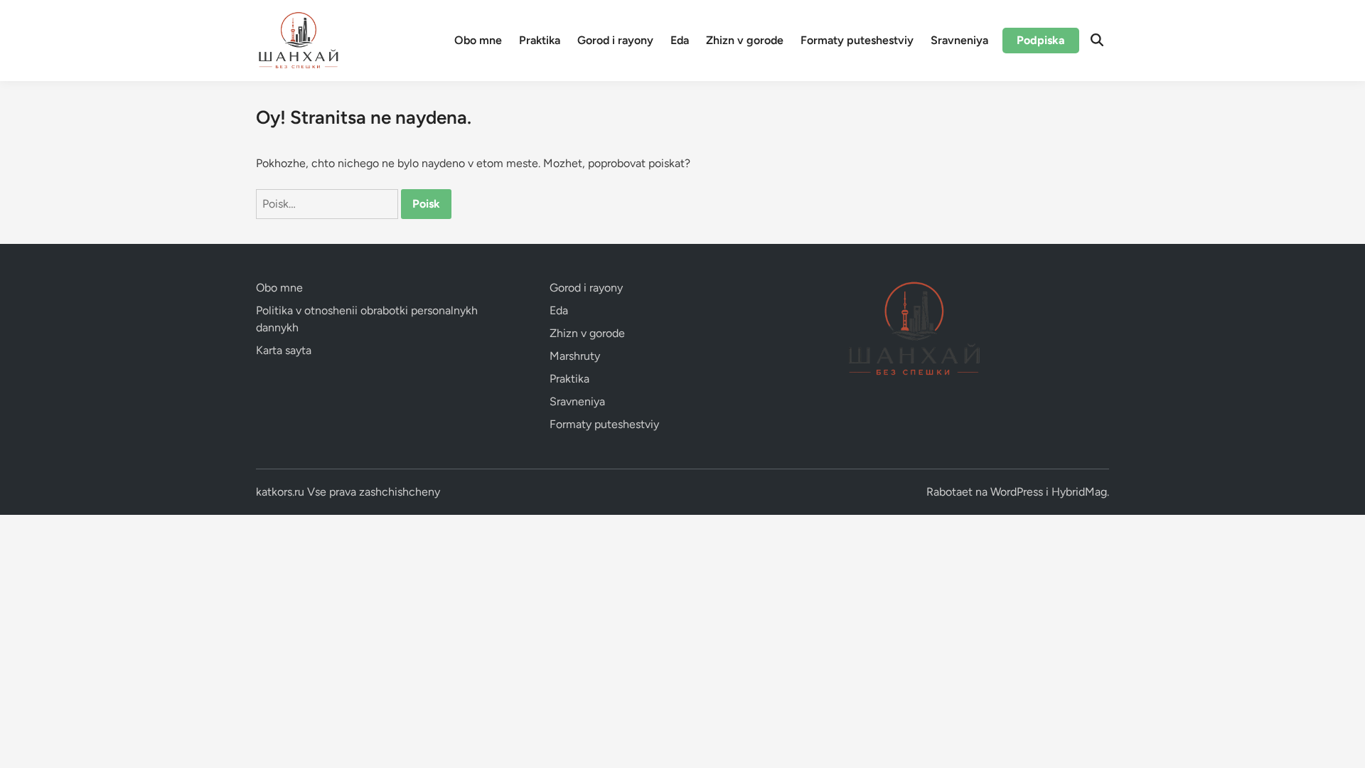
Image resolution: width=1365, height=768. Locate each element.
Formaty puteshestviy (857, 40)
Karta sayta (283, 350)
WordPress (1016, 491)
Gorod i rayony (615, 40)
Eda (679, 40)
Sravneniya (959, 40)
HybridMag (1079, 491)
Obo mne (478, 40)
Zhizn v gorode (744, 40)
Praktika (539, 40)
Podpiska (1041, 40)
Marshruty (575, 356)
